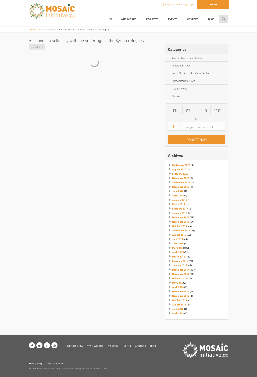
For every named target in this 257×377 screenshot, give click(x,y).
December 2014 (180, 269)
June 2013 (178, 309)
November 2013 (180, 295)
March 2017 (178, 204)
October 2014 (179, 278)
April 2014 (178, 287)
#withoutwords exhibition (187, 57)
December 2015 (180, 217)
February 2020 (180, 173)
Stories (176, 95)
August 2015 (179, 234)
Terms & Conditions (55, 363)
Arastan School (181, 65)
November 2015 (180, 221)
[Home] (111, 19)
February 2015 (180, 261)
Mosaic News (179, 88)
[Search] (223, 19)
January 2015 (179, 265)
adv (40, 29)
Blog (211, 18)
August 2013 (179, 304)
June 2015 (178, 243)
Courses (192, 18)
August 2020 (179, 169)
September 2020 (181, 165)
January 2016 (179, 213)
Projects (152, 18)
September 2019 (181, 182)
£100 (218, 110)
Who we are (128, 18)
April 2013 (178, 313)
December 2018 (180, 186)
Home (33, 29)
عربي (190, 4)
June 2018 (178, 191)
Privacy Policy (35, 363)
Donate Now (75, 345)
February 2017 (180, 208)
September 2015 (181, 230)
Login (168, 4)
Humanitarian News (183, 80)
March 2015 (178, 256)
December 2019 (180, 178)
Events (172, 18)
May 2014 (177, 282)
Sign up (178, 4)
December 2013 (180, 291)
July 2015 (177, 239)
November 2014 (180, 274)
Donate (213, 4)
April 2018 (178, 195)
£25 (189, 110)
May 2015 (177, 247)
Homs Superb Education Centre (190, 72)
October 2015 (179, 226)
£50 (203, 110)
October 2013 (179, 300)
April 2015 (178, 252)
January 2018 (179, 199)
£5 (175, 110)
